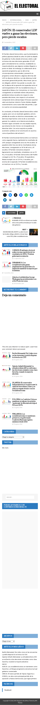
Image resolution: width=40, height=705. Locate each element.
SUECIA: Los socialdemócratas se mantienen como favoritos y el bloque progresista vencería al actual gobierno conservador (19, 669)
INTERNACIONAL (16, 20)
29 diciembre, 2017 (19, 283)
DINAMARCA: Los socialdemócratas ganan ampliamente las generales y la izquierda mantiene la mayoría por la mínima (24, 266)
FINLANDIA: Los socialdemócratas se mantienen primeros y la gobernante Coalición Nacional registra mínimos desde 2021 (23, 418)
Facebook (8, 684)
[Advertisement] (20, 471)
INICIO (4, 664)
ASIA (27, 20)
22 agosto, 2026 (18, 393)
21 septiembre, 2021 (19, 258)
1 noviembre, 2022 (9, 273)
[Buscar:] (20, 497)
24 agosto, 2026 (18, 376)
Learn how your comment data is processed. (19, 348)
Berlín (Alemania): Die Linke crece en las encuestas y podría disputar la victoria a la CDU (24, 355)
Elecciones (11, 213)
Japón (21, 213)
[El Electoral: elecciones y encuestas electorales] (20, 10)
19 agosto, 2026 (18, 424)
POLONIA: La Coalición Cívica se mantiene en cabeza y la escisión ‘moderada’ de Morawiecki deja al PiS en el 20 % (24, 402)
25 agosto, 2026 (18, 360)
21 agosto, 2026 (18, 407)
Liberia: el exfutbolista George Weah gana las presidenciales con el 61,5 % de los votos (24, 279)
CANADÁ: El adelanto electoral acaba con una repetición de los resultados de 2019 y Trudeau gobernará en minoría (23, 253)
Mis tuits (5, 448)
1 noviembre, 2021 (9, 42)
